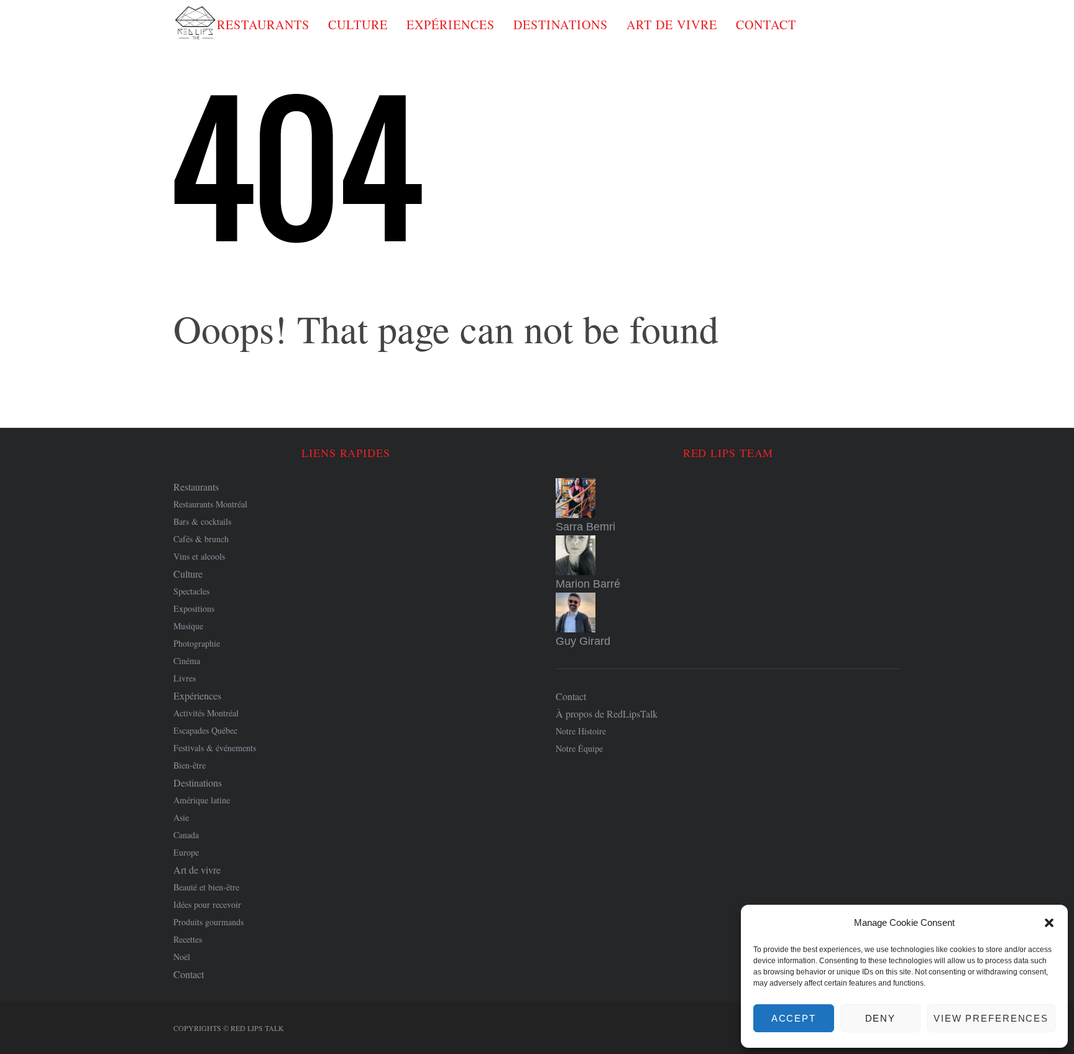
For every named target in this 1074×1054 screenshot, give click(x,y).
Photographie (196, 643)
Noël (181, 957)
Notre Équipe (579, 748)
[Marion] (728, 555)
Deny (880, 1018)
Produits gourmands (208, 922)
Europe (186, 852)
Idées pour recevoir (207, 904)
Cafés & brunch (201, 539)
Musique (188, 626)
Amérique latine (201, 800)
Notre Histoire (581, 731)
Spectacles (191, 591)
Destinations (560, 24)
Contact (766, 24)
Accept (793, 1018)
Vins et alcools (199, 556)
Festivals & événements (214, 748)
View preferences (991, 1018)
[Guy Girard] (728, 612)
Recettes (187, 939)
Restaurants (263, 24)
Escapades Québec (205, 730)
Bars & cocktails (202, 521)
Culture (358, 24)
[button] (1049, 923)
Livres (184, 678)
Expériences (450, 24)
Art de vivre (671, 24)
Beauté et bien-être (206, 887)
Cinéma (186, 661)
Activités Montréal (206, 713)
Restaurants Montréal (210, 504)
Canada (186, 835)
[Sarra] (728, 498)
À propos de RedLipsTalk (607, 713)
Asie (181, 817)
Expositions (193, 608)
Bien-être (189, 765)
